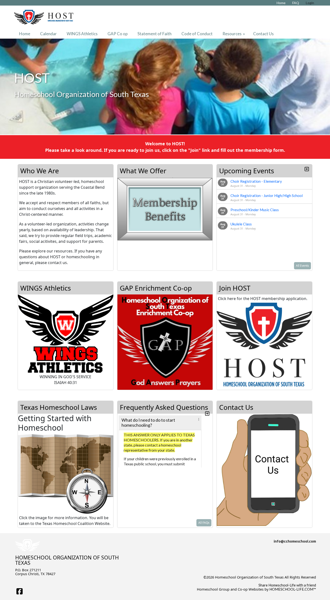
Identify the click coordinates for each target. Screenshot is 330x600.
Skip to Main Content (299, 581)
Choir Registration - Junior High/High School (266, 195)
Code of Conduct (197, 33)
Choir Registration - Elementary (256, 181)
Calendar (48, 33)
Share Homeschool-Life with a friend (287, 585)
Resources (234, 33)
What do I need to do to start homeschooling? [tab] (148, 423)
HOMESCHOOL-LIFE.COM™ (292, 589)
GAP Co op (118, 33)
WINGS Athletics (82, 33)
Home (24, 33)
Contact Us (263, 33)
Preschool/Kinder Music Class (254, 210)
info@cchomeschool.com (295, 541)
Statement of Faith (154, 33)
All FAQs (203, 523)
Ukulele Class (241, 224)
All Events (302, 266)
